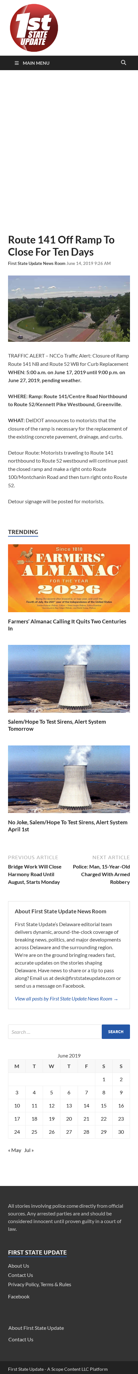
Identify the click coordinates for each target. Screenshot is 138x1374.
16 (121, 1105)
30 (121, 1132)
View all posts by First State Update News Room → (66, 998)
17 (17, 1118)
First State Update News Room (37, 263)
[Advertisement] (69, 152)
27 (69, 1132)
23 (121, 1118)
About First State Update (36, 1328)
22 (104, 1118)
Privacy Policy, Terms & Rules (39, 1284)
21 (86, 1118)
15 (104, 1105)
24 (17, 1132)
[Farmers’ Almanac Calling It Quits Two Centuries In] (69, 614)
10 (17, 1105)
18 (34, 1118)
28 (86, 1132)
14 (86, 1105)
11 (34, 1105)
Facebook (19, 1296)
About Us (18, 1266)
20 (69, 1118)
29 (104, 1132)
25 (34, 1132)
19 (52, 1118)
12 (52, 1105)
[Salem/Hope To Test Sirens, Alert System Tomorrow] (69, 714)
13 (69, 1105)
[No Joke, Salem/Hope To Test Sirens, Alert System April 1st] (69, 815)
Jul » (29, 1150)
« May (14, 1150)
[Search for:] (69, 1031)
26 (52, 1132)
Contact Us (20, 1275)
